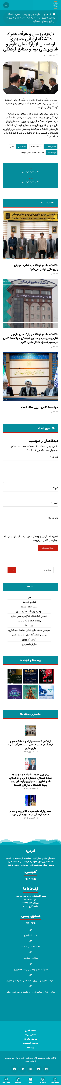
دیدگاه (54, 457)
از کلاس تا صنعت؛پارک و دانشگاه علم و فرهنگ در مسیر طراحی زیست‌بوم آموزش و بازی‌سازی (30, 744)
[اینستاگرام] (30, 1069)
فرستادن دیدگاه (47, 548)
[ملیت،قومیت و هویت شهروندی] (46, 676)
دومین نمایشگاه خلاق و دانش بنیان (29, 616)
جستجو (12, 570)
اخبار (12, 146)
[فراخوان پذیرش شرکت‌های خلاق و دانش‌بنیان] (46, 692)
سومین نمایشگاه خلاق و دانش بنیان (29, 635)
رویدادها (29, 625)
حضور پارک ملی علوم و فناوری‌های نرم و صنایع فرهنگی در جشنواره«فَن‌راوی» (30, 813)
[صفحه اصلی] (54, 14)
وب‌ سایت (53, 518)
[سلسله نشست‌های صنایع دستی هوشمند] (15, 676)
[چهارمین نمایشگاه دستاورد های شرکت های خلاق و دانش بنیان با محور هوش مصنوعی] (15, 692)
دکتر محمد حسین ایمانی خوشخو (32, 152)
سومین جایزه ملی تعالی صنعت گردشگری (29, 630)
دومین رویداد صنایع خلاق (29, 611)
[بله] (14, 1069)
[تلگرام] (22, 1069)
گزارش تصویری (29, 644)
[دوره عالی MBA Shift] (30, 676)
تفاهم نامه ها (29, 602)
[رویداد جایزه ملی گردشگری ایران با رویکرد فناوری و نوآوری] (30, 692)
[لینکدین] (38, 1069)
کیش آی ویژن (29, 639)
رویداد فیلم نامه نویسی (29, 621)
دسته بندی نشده (29, 607)
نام (55, 488)
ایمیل (54, 503)
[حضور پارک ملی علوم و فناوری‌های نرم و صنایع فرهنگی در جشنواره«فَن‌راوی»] (30, 800)
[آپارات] (46, 1069)
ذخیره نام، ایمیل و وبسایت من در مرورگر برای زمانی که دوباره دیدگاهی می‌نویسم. (31, 538)
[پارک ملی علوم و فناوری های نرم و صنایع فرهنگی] (55, 5)
